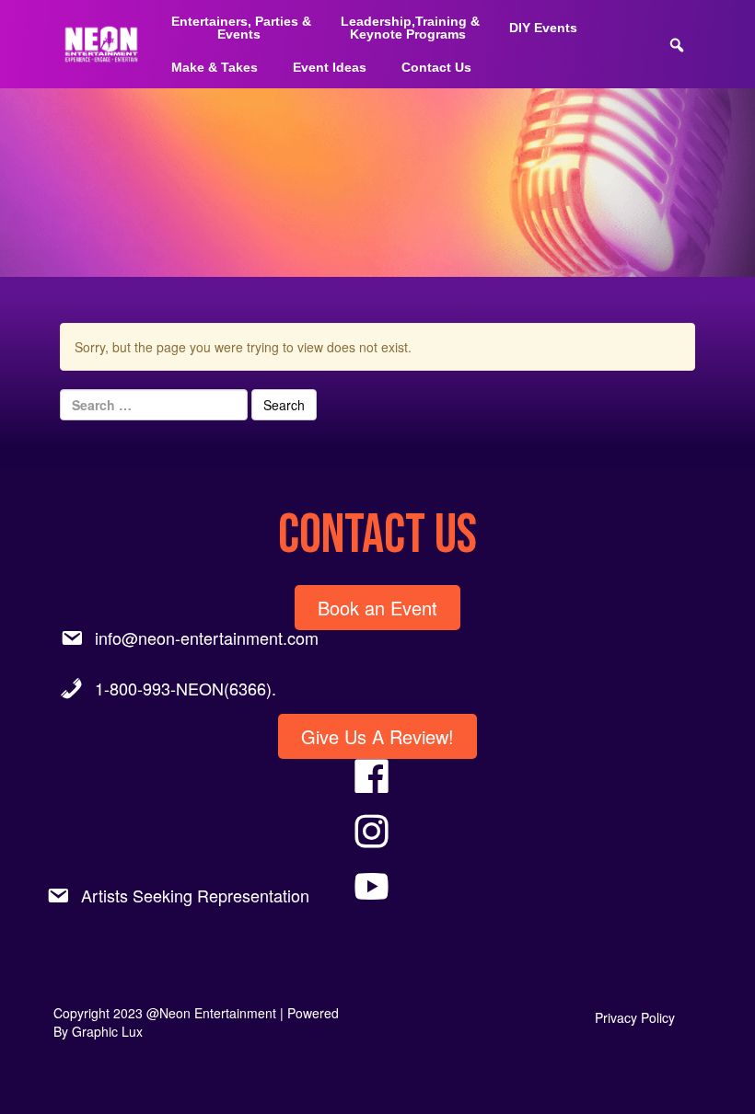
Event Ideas (329, 67)
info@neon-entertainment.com (207, 637)
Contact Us (436, 67)
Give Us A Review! (377, 736)
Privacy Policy (635, 1017)
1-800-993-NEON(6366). (185, 688)
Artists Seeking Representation (195, 895)
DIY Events (543, 27)
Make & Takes (214, 67)
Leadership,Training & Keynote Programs (410, 27)
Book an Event (377, 607)
